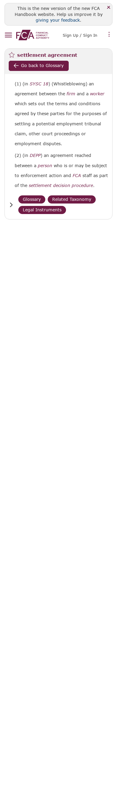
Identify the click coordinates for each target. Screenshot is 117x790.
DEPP (35, 155)
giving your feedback (58, 20)
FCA (77, 175)
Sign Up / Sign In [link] (80, 35)
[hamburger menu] (8, 35)
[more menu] (109, 35)
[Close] (109, 8)
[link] (32, 35)
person (45, 166)
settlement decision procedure (61, 185)
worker (97, 94)
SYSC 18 (39, 83)
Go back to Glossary (42, 65)
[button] (11, 205)
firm (71, 94)
